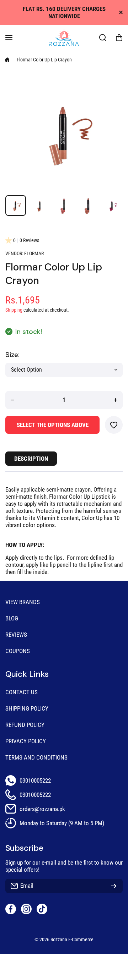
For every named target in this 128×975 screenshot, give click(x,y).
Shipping (13, 310)
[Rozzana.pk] (64, 37)
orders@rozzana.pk (42, 808)
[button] (119, 37)
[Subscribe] (114, 886)
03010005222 (35, 780)
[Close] (121, 12)
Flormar (34, 254)
